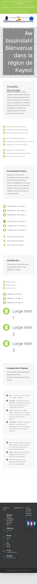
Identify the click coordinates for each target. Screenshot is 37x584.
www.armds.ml (11, 558)
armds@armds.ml (20, 3)
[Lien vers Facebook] (28, 523)
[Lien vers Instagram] (31, 523)
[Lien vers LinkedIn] (35, 523)
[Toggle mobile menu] (33, 24)
